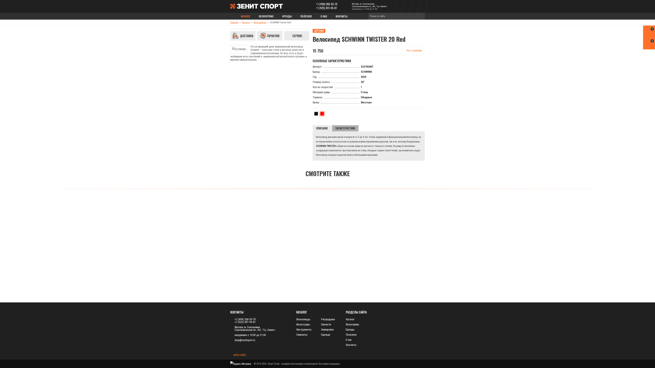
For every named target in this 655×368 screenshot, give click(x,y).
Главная (234, 22)
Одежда (325, 334)
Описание (322, 128)
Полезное (306, 16)
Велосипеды (260, 22)
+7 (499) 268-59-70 (326, 4)
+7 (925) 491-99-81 (326, 8)
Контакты (341, 16)
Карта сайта (239, 355)
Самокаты (301, 334)
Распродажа (328, 319)
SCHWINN (366, 71)
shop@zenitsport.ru (245, 340)
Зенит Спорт (274, 363)
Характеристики (345, 128)
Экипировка (327, 329)
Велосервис (266, 16)
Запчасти (326, 324)
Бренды (287, 16)
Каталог (245, 16)
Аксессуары (303, 324)
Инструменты (303, 329)
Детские (319, 30)
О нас (324, 16)
